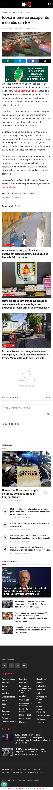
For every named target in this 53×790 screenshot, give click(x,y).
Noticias (12, 12)
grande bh (7, 198)
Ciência (5, 707)
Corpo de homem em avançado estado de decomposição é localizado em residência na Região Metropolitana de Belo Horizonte (25, 354)
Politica (39, 693)
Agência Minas (8, 679)
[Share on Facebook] (33, 61)
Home (4, 12)
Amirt (4, 686)
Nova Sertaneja (33, 772)
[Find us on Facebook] (4, 665)
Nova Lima (41, 679)
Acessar (47, 397)
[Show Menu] (3, 4)
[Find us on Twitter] (11, 665)
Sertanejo (40, 719)
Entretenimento (9, 722)
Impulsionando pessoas (25, 704)
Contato (5, 775)
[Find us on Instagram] (17, 665)
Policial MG (41, 690)
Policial (19, 12)
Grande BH (24, 700)
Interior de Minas (23, 710)
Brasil (4, 704)
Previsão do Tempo (41, 698)
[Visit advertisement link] (26, 74)
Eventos (22, 683)
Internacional (25, 715)
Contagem (6, 711)
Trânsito (40, 722)
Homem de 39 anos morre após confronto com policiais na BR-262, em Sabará (20, 494)
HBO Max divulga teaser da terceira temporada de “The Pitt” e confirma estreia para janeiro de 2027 (30, 604)
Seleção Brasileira (40, 711)
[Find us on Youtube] (24, 665)
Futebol (22, 696)
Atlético (5, 693)
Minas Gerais (25, 718)
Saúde (39, 702)
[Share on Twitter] (45, 61)
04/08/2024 (6, 28)
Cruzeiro (5, 715)
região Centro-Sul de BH (25, 91)
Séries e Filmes (43, 715)
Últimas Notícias (23, 770)
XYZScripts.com (39, 788)
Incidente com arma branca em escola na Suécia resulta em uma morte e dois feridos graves (32, 629)
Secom (39, 706)
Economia (6, 718)
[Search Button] (49, 4)
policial (18, 198)
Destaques (33, 194)
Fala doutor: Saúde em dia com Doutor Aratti (25, 689)
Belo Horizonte (14, 194)
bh (25, 194)
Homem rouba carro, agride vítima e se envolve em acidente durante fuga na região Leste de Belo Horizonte (25, 254)
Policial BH (29, 12)
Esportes (23, 679)
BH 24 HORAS (7, 770)
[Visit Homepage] (26, 4)
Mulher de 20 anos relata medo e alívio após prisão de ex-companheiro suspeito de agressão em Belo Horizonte (30, 511)
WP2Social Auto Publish (16, 788)
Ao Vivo (5, 690)
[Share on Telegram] (20, 61)
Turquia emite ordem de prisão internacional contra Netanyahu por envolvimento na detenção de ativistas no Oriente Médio (25, 591)
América (5, 683)
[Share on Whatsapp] (8, 61)
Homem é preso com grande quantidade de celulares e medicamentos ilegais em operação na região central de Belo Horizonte (25, 304)
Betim (4, 700)
